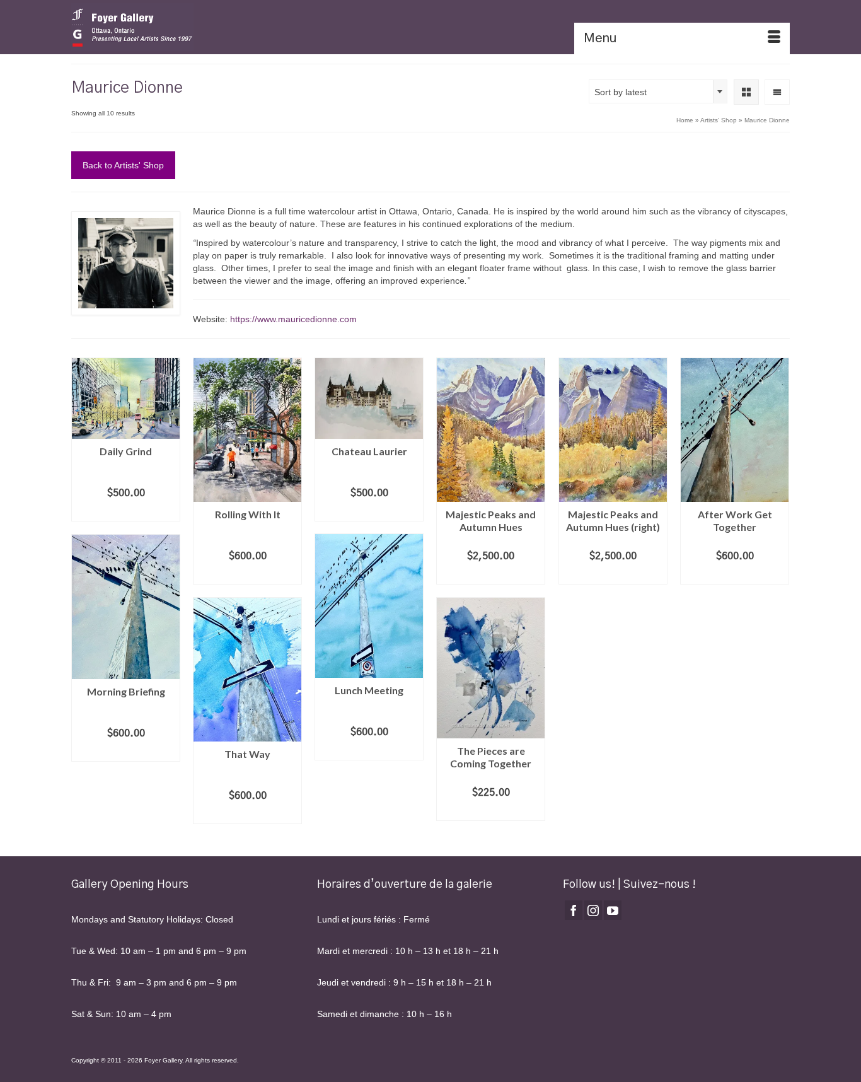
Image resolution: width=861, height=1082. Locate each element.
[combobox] (658, 91)
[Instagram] (593, 910)
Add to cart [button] (126, 512)
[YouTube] (612, 910)
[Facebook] (573, 910)
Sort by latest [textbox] (620, 92)
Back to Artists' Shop (123, 165)
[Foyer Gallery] (184, 27)
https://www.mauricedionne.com (293, 319)
